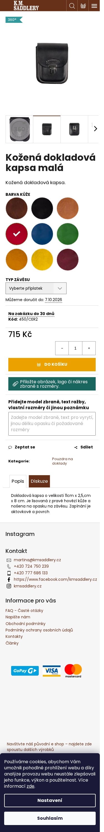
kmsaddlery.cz (28, 586)
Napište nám (18, 617)
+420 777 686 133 (31, 573)
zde (30, 786)
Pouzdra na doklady (62, 461)
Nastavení (49, 800)
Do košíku (55, 364)
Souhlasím (50, 818)
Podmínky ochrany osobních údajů (39, 630)
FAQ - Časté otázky (24, 610)
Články (12, 643)
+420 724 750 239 (31, 566)
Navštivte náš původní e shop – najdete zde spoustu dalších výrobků (49, 746)
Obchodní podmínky (25, 623)
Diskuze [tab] (39, 481)
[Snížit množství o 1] (62, 348)
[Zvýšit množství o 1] (88, 348)
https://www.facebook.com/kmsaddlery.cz (55, 579)
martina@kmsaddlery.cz (37, 560)
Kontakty (14, 636)
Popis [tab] (18, 481)
